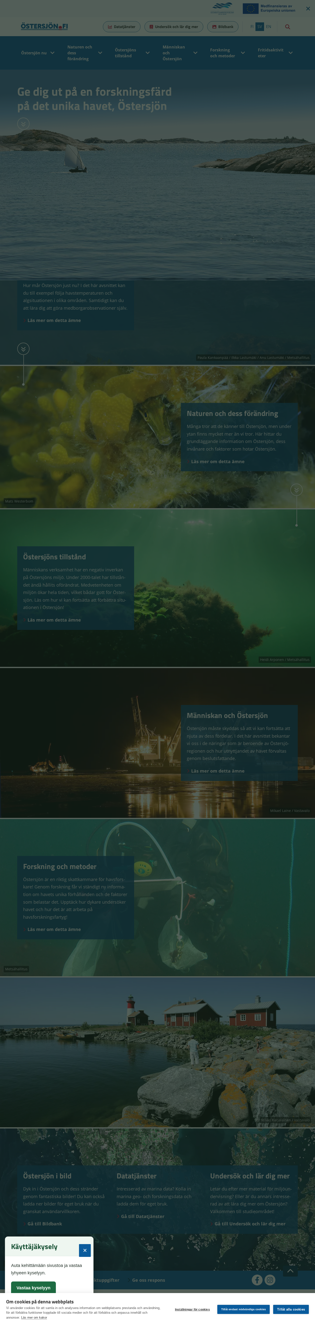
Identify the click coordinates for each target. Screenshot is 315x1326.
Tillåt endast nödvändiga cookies (243, 1309)
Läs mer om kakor (34, 1317)
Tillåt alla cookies (291, 1309)
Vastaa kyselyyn (33, 1287)
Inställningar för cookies (192, 1309)
